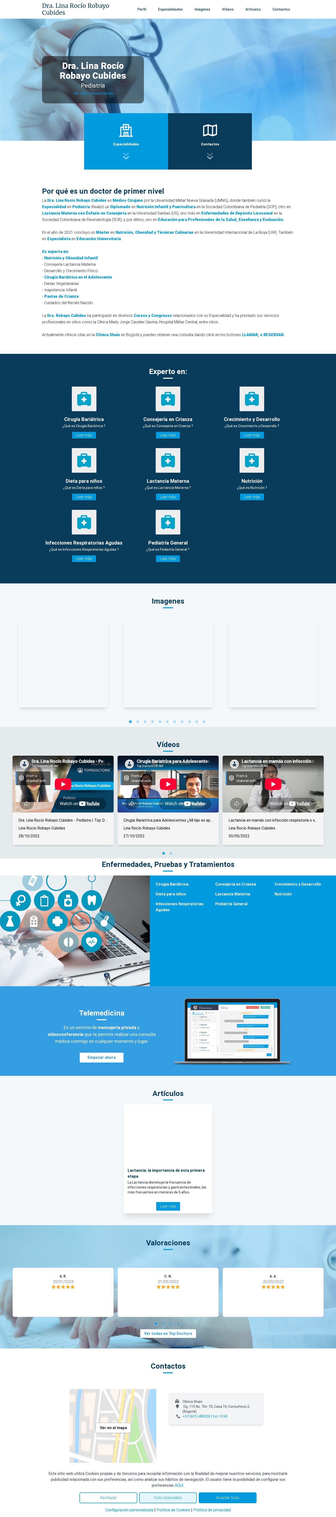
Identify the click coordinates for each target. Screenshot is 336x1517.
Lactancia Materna (232, 894)
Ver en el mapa (113, 1427)
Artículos (253, 9)
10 (197, 722)
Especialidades (170, 9)
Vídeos (228, 9)
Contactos (281, 9)
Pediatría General (231, 904)
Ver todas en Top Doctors (168, 1333)
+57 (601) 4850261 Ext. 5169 (205, 1416)
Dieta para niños (171, 894)
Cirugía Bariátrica (172, 884)
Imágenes (202, 9)
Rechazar (108, 1497)
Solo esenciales (168, 1497)
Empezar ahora (102, 1057)
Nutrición (283, 894)
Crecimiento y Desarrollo (298, 884)
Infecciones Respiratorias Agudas (180, 907)
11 (204, 722)
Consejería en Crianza (235, 884)
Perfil (141, 9)
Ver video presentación (93, 93)
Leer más (84, 435)
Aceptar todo (227, 1497)
